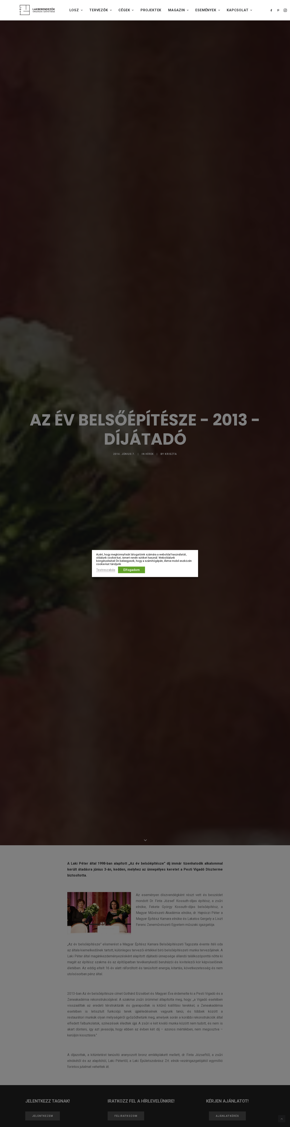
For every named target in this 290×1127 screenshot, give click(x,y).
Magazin (176, 10)
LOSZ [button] (74, 10)
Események (205, 10)
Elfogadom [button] (131, 570)
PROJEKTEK (151, 10)
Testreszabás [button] (105, 570)
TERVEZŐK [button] (98, 10)
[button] (272, 10)
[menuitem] (76, 10)
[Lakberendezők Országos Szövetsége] (37, 10)
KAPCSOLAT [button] (237, 10)
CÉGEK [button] (124, 10)
